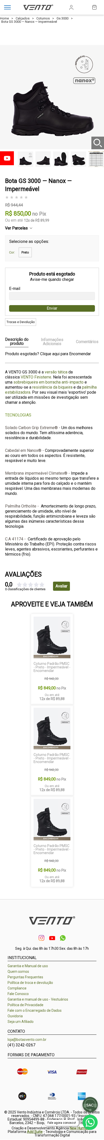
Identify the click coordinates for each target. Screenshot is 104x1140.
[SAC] (90, 1104)
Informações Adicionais (52, 341)
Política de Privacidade (25, 1005)
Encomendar (80, 353)
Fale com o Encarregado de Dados (35, 1010)
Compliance (17, 988)
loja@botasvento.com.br (27, 1040)
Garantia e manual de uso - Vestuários (38, 999)
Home (4, 18)
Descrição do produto (17, 341)
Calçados (23, 18)
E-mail (14, 289)
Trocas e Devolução (21, 322)
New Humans (80, 1128)
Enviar (52, 308)
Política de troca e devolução (30, 983)
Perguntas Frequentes (25, 977)
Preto (25, 252)
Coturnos (43, 18)
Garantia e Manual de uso (28, 966)
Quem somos (18, 971)
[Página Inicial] (38, 10)
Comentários (87, 341)
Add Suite (35, 1132)
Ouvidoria (15, 1016)
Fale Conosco (18, 994)
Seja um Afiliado (21, 1022)
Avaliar (61, 586)
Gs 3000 (62, 18)
